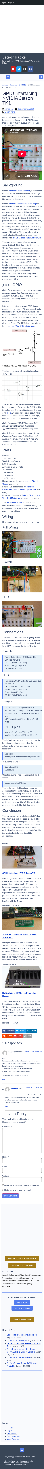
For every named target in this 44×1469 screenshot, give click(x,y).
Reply (4, 1079)
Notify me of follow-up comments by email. (21, 1185)
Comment (7, 1127)
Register (11, 3)
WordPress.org (13, 1439)
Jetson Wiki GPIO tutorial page (22, 326)
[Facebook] (30, 69)
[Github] (24, 69)
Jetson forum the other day (19, 191)
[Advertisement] (22, 29)
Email (5, 1166)
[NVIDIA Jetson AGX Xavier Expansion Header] (22, 988)
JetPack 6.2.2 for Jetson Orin (19, 1358)
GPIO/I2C (22, 85)
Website (5, 1176)
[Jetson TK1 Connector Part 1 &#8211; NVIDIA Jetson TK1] (22, 929)
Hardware (13, 85)
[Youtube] (13, 69)
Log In (3, 3)
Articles (5, 85)
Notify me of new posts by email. (17, 1190)
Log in (9, 1431)
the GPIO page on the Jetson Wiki (27, 238)
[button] (8, 77)
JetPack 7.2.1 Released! (17, 1341)
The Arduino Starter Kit (15, 503)
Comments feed (13, 1436)
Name (5, 1157)
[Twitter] (18, 69)
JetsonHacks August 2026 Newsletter (22, 1335)
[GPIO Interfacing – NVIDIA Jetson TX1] (22, 868)
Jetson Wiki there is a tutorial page (22, 204)
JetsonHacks (14, 57)
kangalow (15, 1088)
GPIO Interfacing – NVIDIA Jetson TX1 (19, 873)
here (9, 413)
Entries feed (12, 1433)
